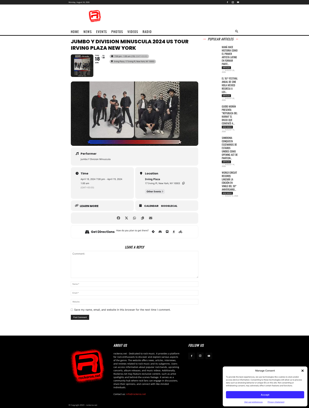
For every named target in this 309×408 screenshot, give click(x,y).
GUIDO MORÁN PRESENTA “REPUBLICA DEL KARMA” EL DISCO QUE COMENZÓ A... (229, 114)
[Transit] (167, 232)
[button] (302, 370)
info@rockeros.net (136, 394)
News (88, 31)
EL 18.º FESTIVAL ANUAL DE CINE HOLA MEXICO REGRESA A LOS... (230, 85)
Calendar (151, 206)
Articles (226, 67)
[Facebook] (227, 2)
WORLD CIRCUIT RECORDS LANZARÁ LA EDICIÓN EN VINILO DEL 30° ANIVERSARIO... (229, 181)
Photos (117, 31)
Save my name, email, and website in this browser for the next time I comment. (122, 309)
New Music (227, 127)
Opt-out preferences (253, 402)
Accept (265, 394)
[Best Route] (153, 232)
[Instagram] (232, 2)
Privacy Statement (276, 402)
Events (101, 31)
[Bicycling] (180, 232)
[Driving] (160, 232)
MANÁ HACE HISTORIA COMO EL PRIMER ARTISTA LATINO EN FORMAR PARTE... (230, 55)
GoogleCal (169, 206)
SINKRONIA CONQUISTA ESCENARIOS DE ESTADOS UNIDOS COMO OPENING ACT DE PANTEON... (230, 148)
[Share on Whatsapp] (135, 218)
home (75, 31)
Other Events (154, 191)
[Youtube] (238, 2)
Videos (132, 31)
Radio (147, 31)
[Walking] (173, 232)
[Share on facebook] (118, 218)
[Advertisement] (181, 16)
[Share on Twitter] (126, 218)
